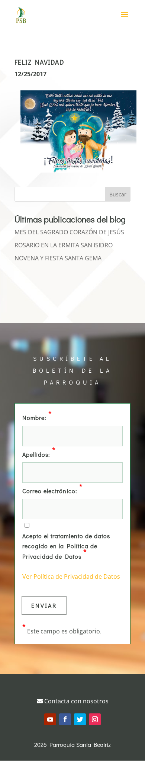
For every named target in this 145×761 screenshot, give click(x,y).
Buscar (117, 194)
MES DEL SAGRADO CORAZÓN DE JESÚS (69, 232)
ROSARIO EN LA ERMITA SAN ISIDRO (63, 245)
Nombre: (37, 416)
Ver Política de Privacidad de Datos (71, 576)
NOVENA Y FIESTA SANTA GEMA (58, 258)
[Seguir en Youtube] (50, 719)
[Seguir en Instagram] (95, 719)
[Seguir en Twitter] (80, 719)
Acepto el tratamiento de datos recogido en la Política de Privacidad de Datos (66, 546)
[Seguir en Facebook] (65, 719)
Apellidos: (39, 453)
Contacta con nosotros (76, 701)
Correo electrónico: (52, 490)
